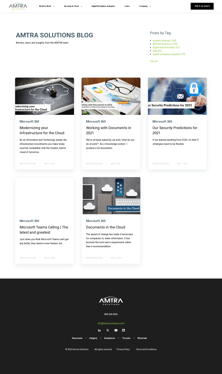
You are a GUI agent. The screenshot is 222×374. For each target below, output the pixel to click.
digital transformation (166, 47)
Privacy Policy (123, 349)
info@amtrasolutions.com (111, 323)
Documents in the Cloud (105, 227)
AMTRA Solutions (165, 44)
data (157, 50)
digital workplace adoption (169, 54)
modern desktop (164, 40)
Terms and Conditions (146, 349)
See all (153, 61)
